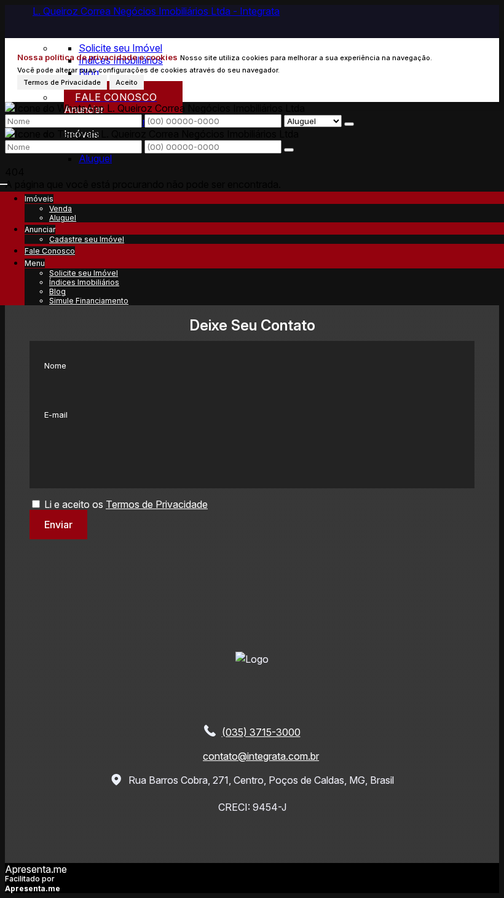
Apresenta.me (36, 869)
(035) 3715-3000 (261, 732)
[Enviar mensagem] (349, 124)
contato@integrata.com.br (261, 756)
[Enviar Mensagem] (289, 150)
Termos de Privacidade (62, 82)
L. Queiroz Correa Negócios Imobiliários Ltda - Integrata (156, 11)
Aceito (127, 82)
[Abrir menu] (3, 180)
